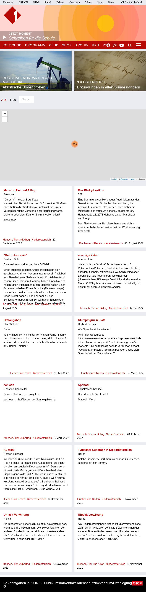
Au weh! (9, 449)
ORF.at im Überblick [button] (131, 2)
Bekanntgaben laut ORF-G (22, 584)
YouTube (121, 45)
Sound (48, 2)
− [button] (5, 119)
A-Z (3, 99)
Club (53, 45)
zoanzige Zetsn (88, 255)
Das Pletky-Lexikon (91, 190)
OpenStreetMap (127, 179)
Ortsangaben (12, 320)
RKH (95, 45)
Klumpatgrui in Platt (91, 320)
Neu (13, 99)
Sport (100, 2)
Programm (35, 45)
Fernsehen (8, 2)
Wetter (88, 2)
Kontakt (70, 583)
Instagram (114, 45)
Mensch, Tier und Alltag (19, 190)
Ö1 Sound (13, 45)
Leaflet (114, 179)
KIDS (36, 2)
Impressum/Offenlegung (113, 583)
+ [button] (5, 114)
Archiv (81, 45)
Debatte (60, 2)
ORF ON (23, 2)
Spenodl (83, 385)
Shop (67, 45)
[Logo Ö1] (12, 15)
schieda (9, 385)
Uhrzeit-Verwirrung (16, 514)
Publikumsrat (54, 583)
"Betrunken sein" (15, 255)
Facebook (108, 45)
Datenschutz (85, 583)
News (111, 2)
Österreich (74, 2)
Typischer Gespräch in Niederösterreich (105, 449)
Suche (130, 45)
